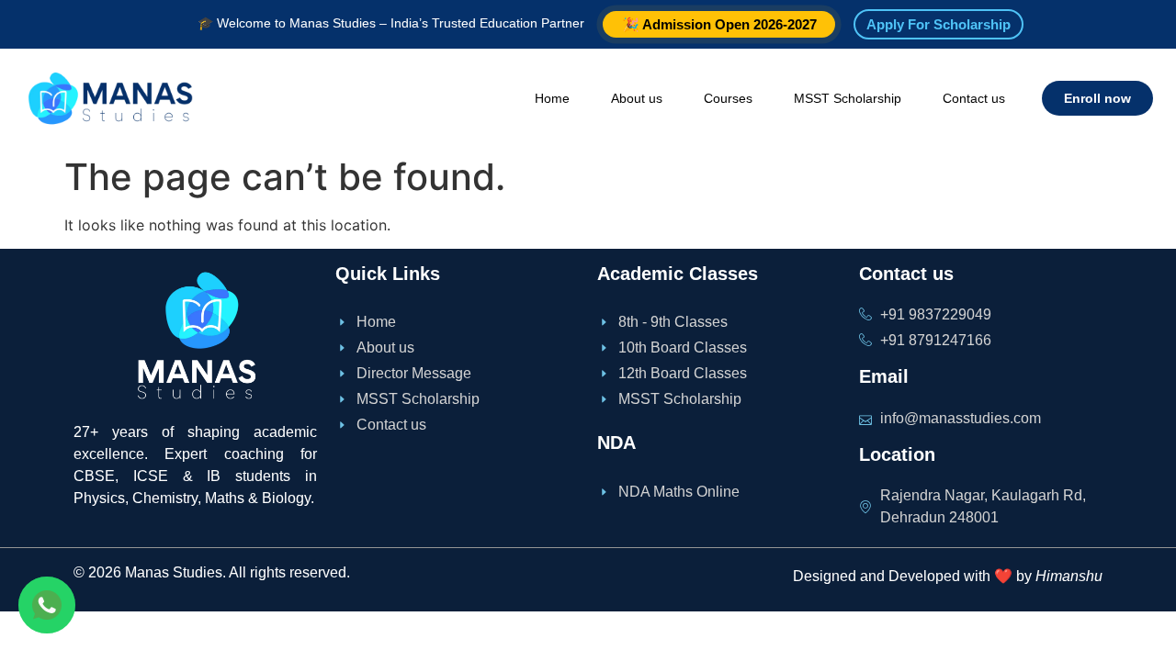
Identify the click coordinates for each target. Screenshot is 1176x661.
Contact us (974, 98)
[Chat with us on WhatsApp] (46, 605)
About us (636, 98)
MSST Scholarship (847, 98)
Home (552, 98)
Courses (728, 98)
